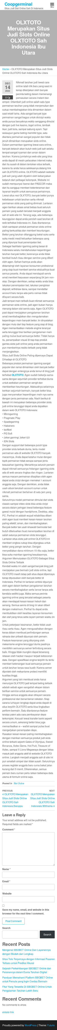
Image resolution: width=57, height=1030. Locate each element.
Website (7, 893)
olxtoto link (8, 1012)
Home (5, 69)
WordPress (31, 1025)
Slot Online (19, 783)
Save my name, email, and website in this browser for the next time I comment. (25, 911)
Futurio (51, 1025)
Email (6, 881)
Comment (8, 829)
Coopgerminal (18, 4)
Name (6, 869)
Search (6, 928)
